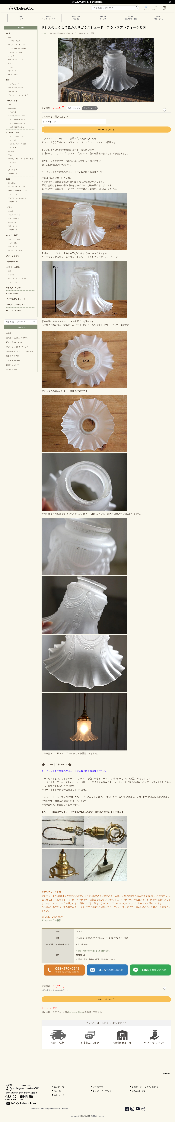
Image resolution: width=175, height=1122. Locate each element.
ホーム (44, 33)
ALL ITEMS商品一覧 (76, 18)
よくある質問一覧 (13, 361)
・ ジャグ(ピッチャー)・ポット (17, 190)
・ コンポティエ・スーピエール (17, 187)
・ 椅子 (8, 37)
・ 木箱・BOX (11, 147)
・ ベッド (9, 63)
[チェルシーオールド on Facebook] (125, 1109)
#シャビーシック (13, 293)
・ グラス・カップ (12, 218)
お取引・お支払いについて (17, 338)
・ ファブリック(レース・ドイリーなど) (20, 159)
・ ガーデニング (11, 170)
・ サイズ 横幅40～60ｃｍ (15, 123)
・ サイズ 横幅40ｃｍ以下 (15, 119)
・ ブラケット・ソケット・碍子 (17, 95)
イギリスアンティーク (15, 299)
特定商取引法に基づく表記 (39, 1108)
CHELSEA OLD (85, 1116)
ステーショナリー (14, 256)
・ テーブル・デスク (13, 41)
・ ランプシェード (12, 84)
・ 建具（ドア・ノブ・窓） (15, 59)
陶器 (8, 179)
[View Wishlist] (156, 7)
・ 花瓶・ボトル (11, 226)
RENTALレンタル (103, 18)
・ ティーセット (11, 194)
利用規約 (65, 1108)
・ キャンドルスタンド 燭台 (16, 144)
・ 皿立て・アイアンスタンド (16, 278)
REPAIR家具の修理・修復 (131, 18)
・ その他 (9, 67)
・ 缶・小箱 (10, 151)
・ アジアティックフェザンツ (16, 198)
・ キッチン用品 (11, 243)
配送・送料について (14, 342)
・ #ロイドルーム (12, 74)
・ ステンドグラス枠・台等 (15, 115)
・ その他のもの (11, 173)
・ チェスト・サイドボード (15, 52)
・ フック (9, 155)
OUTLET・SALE (14, 310)
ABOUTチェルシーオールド (48, 18)
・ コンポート (11, 211)
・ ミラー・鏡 (11, 140)
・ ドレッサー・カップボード (16, 48)
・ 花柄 (8, 104)
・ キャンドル (11, 274)
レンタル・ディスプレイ (16, 370)
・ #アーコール (11, 71)
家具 (8, 33)
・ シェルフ (10, 56)
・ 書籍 (8, 271)
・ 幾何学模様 (11, 108)
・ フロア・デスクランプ (14, 87)
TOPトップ (20, 18)
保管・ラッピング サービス (17, 347)
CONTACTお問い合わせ (158, 18)
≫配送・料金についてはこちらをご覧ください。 (94, 951)
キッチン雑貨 (12, 235)
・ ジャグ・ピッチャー (14, 215)
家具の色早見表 (12, 356)
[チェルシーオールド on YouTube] (136, 1109)
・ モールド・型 (11, 246)
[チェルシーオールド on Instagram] (131, 1109)
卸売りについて (12, 365)
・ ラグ (8, 166)
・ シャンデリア (11, 91)
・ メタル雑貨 (11, 162)
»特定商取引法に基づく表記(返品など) (55, 990)
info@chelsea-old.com (75, 1012)
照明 (8, 80)
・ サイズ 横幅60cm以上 (15, 127)
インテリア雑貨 (13, 132)
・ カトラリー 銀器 (13, 239)
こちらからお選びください (55, 116)
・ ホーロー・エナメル (14, 250)
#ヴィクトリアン (13, 288)
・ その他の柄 (11, 112)
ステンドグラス (13, 101)
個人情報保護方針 (54, 1108)
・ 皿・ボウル (11, 183)
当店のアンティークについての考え (20, 351)
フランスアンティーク (15, 305)
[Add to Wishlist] (165, 110)
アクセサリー (12, 262)
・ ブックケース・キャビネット (17, 45)
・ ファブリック (11, 282)
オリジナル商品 (13, 267)
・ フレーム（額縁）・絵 (14, 136)
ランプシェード (90, 108)
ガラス (9, 207)
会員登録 (10, 333)
